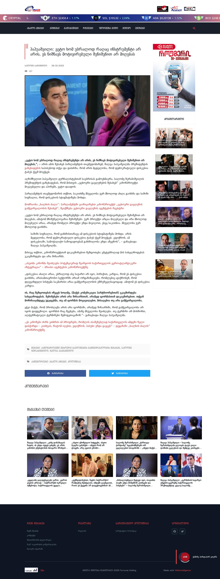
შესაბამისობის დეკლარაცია (39, 540)
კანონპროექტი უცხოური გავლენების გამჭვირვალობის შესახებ (80, 347)
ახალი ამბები (35, 28)
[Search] (191, 28)
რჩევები (88, 28)
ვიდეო (126, 28)
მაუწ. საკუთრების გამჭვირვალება (41, 544)
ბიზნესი (54, 28)
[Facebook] (174, 531)
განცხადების (33, 168)
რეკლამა (82, 531)
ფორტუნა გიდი (108, 28)
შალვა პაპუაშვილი (61, 350)
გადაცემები (71, 28)
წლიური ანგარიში (35, 549)
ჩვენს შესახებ (32, 531)
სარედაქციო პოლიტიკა (126, 531)
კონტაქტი (31, 535)
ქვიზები (140, 28)
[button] (55, 373)
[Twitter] (182, 531)
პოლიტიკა (74, 361)
